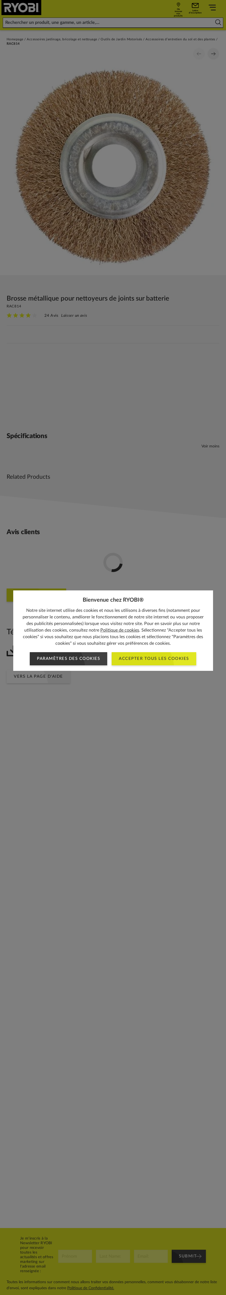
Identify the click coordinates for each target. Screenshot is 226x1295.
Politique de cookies (119, 630)
